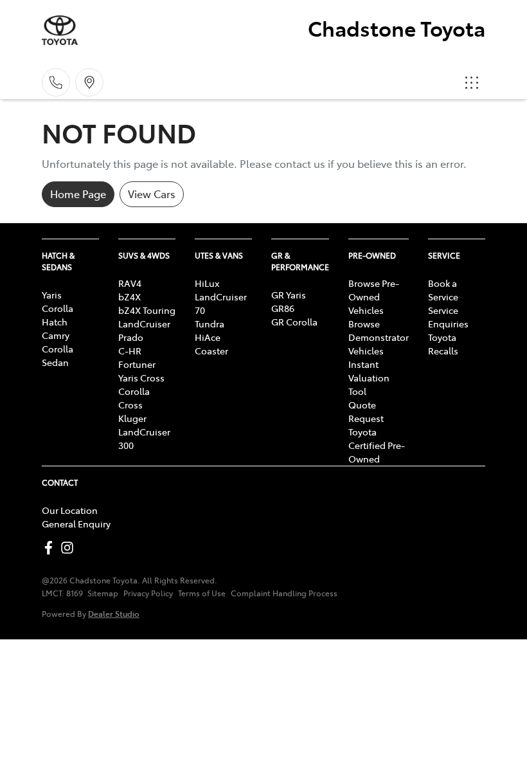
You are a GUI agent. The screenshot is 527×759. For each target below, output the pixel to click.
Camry (55, 335)
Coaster (211, 350)
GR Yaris (288, 294)
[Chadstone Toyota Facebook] (51, 547)
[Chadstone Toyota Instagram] (69, 547)
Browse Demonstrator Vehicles (378, 337)
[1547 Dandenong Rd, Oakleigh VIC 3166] (89, 82)
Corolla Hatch (57, 315)
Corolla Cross (134, 398)
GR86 (282, 308)
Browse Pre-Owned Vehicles (373, 296)
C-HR (129, 350)
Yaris (52, 294)
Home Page (78, 194)
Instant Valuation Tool (368, 378)
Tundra (209, 323)
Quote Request (366, 411)
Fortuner (137, 364)
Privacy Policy (148, 593)
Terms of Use (202, 593)
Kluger (132, 418)
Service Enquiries (448, 317)
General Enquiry (76, 523)
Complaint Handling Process (284, 593)
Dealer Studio (113, 613)
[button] (472, 82)
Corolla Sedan (57, 355)
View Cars (151, 194)
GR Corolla (294, 321)
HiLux (207, 283)
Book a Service (443, 290)
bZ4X (129, 296)
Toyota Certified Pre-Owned (376, 445)
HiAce (207, 337)
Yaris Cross (141, 377)
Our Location (70, 510)
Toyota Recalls (443, 344)
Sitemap (102, 593)
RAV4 (129, 283)
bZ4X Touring (146, 310)
